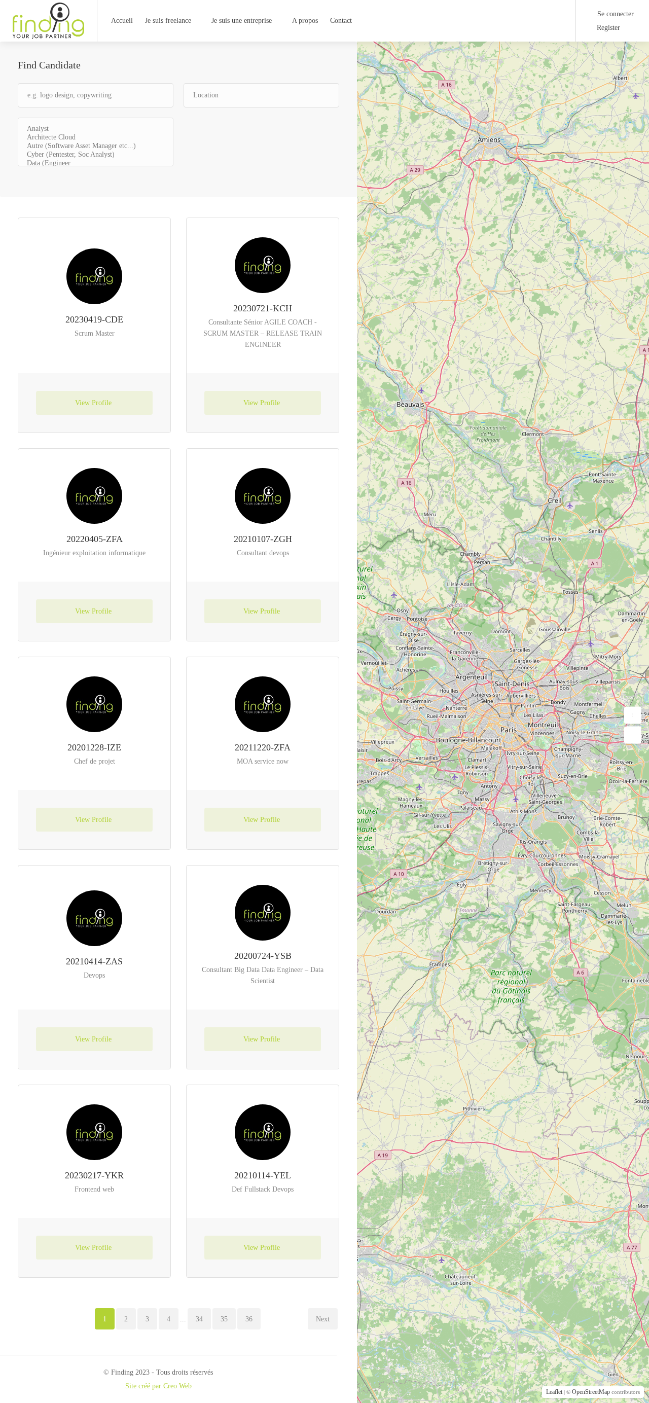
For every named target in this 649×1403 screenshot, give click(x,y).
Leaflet (554, 1391)
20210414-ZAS (94, 961)
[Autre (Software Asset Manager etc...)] (95, 146)
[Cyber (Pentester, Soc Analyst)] (95, 155)
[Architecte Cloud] (95, 137)
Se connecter (614, 14)
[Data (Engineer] (95, 163)
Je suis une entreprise (241, 20)
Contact (341, 20)
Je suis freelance (168, 20)
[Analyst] (95, 129)
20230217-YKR (94, 1175)
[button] (632, 715)
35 (224, 1319)
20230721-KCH (262, 308)
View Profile (94, 403)
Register (607, 27)
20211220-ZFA (263, 747)
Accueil (122, 20)
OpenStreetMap (591, 1391)
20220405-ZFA (94, 539)
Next (323, 1319)
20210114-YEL (262, 1175)
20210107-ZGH (263, 539)
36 (249, 1319)
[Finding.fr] (48, 33)
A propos (305, 20)
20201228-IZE (94, 747)
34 (199, 1319)
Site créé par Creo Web (158, 1386)
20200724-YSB (263, 956)
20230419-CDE (94, 319)
